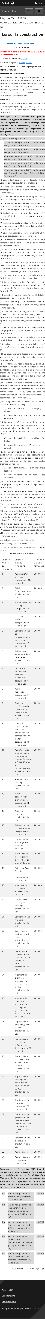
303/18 (22, 62)
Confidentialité (8, 1295)
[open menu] (29, 11)
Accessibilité (7, 1290)
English (38, 3)
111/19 (24, 58)
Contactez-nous (9, 1301)
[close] (39, 11)
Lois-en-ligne (10, 11)
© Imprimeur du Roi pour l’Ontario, (22, 1308)
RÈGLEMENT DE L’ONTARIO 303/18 (22, 43)
